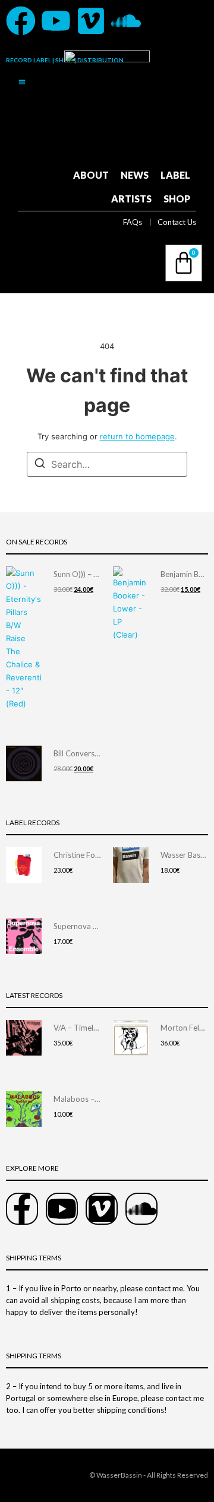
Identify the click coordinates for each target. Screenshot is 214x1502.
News (135, 174)
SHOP (176, 198)
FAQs (132, 222)
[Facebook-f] (22, 1209)
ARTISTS (131, 198)
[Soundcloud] (126, 21)
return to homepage (137, 436)
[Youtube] (56, 21)
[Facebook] (21, 21)
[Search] (39, 464)
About (91, 174)
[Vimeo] (91, 21)
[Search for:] (107, 464)
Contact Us (177, 222)
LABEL (175, 174)
